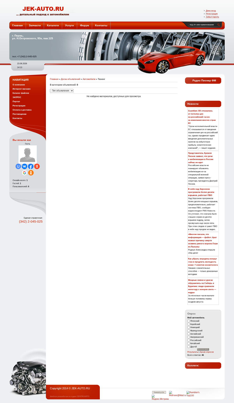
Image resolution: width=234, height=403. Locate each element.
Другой (193, 347)
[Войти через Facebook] (30, 166)
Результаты (192, 352)
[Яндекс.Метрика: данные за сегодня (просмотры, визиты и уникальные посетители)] (160, 398)
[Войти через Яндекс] (37, 166)
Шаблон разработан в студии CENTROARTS (69, 396)
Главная (54, 79)
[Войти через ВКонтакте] (24, 166)
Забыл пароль (212, 17)
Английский (195, 334)
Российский (195, 340)
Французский (196, 330)
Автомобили (89, 79)
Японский (194, 321)
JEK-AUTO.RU (44, 10)
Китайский (195, 343)
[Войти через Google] (24, 173)
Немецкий (195, 327)
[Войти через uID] (18, 166)
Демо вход (211, 10)
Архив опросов (207, 352)
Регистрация (212, 14)
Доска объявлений (70, 79)
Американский (197, 337)
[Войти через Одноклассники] (31, 173)
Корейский (195, 324)
